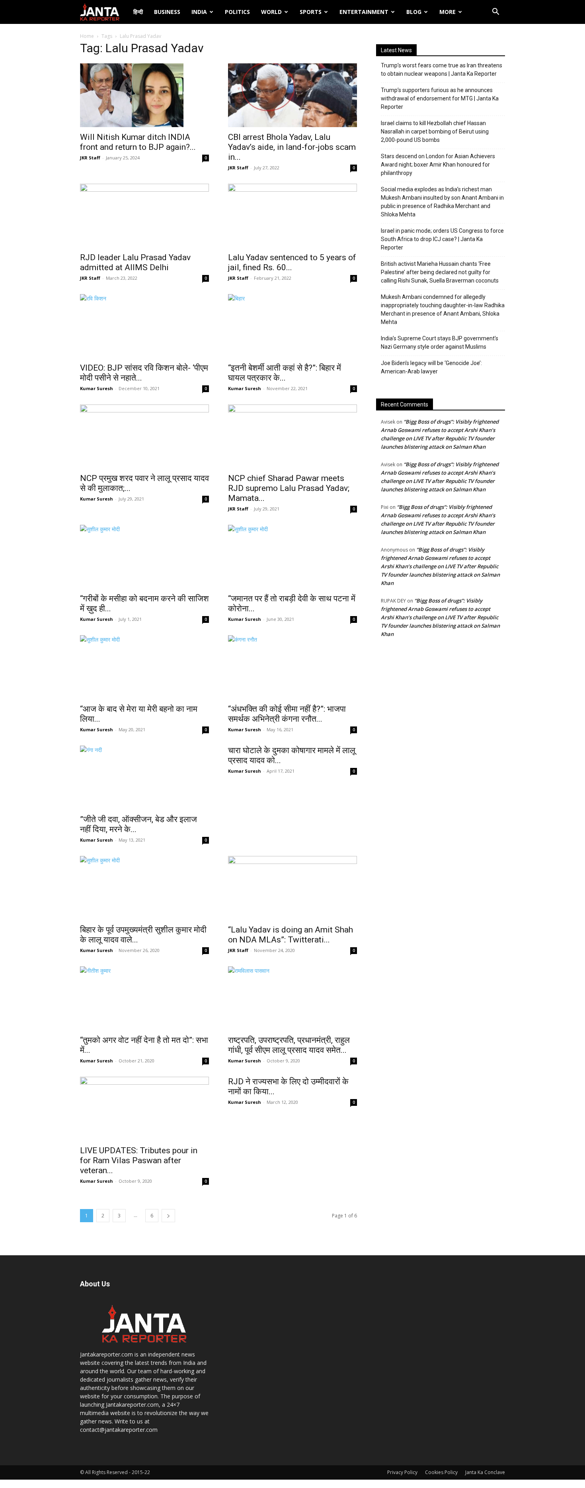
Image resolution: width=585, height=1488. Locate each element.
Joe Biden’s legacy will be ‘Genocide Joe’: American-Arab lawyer (431, 367)
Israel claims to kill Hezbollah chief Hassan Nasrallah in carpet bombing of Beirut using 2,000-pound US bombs (435, 131)
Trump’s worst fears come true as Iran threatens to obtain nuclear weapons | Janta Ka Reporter (441, 69)
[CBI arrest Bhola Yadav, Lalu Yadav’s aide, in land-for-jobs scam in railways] (292, 95)
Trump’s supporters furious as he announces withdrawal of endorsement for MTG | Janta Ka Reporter (440, 98)
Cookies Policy (441, 1472)
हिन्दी (138, 12)
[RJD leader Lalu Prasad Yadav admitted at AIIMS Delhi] (144, 215)
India (199, 12)
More (447, 12)
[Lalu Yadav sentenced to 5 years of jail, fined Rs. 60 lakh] (292, 215)
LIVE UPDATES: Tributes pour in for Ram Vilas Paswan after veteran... (138, 1160)
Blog (413, 12)
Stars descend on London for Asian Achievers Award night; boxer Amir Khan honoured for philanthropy (438, 164)
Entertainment (363, 12)
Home (87, 36)
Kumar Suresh (96, 388)
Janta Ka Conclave (485, 1472)
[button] (495, 12)
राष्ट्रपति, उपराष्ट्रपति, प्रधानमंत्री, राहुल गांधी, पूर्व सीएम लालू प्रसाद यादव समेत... (289, 1045)
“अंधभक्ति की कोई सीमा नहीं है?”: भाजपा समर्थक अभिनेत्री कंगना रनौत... (287, 714)
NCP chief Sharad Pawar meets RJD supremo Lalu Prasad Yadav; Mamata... (288, 488)
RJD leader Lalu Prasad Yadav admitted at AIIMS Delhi (135, 262)
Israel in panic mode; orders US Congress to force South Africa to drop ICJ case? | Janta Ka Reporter (442, 239)
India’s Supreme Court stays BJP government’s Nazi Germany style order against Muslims (439, 342)
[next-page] (168, 1215)
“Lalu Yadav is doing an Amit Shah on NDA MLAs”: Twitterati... (290, 934)
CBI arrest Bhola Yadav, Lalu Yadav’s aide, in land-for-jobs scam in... (292, 147)
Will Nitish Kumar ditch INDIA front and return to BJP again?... (138, 142)
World (271, 12)
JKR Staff (90, 158)
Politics (237, 12)
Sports (311, 12)
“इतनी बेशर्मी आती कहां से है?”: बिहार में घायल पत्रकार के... (284, 373)
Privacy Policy (402, 1472)
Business (167, 12)
